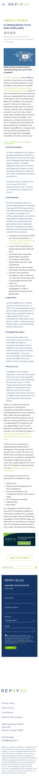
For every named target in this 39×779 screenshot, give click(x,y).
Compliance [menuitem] (7, 712)
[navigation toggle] (3, 4)
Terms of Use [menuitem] (8, 708)
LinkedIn (11, 33)
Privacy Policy (23, 643)
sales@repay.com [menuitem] (10, 740)
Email (14, 33)
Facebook (5, 33)
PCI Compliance (18, 39)
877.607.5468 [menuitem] (8, 737)
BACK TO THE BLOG (16, 20)
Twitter (8, 33)
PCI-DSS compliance (12, 78)
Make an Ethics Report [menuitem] (12, 717)
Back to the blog (19, 558)
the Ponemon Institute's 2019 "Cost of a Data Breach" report (22, 241)
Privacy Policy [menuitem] (8, 703)
